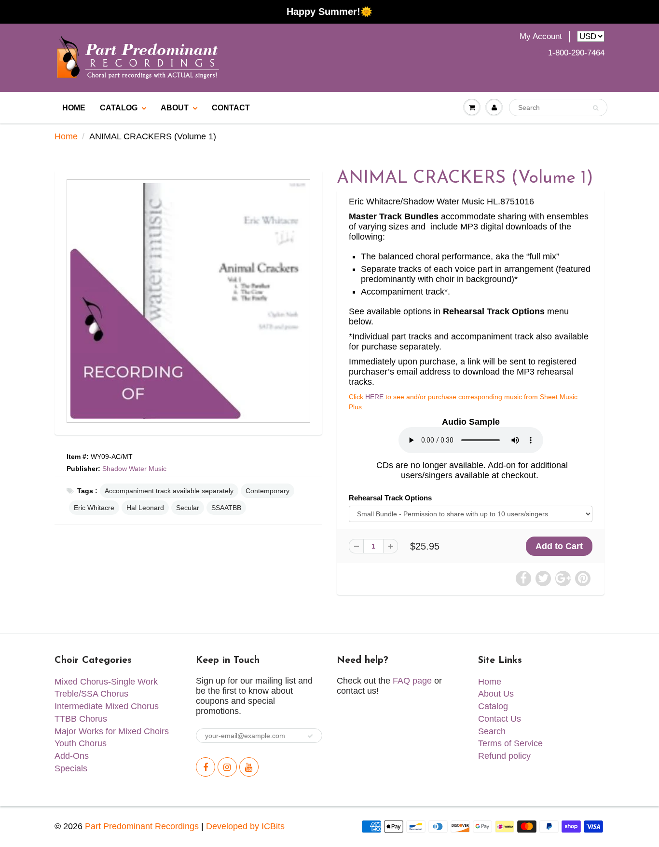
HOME (73, 108)
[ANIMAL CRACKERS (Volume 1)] (188, 301)
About (175, 108)
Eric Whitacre (94, 507)
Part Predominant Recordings (142, 826)
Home (66, 136)
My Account (541, 36)
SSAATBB (226, 507)
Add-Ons (72, 756)
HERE (374, 397)
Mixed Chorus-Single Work (106, 681)
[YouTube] (249, 767)
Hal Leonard (145, 507)
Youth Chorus (81, 743)
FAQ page (412, 681)
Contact (231, 108)
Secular (187, 507)
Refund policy (504, 756)
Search (492, 731)
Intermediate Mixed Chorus (107, 706)
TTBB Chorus (81, 719)
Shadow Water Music (134, 468)
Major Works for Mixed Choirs (112, 731)
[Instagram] (227, 767)
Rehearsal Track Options (390, 498)
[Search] (595, 108)
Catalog (118, 108)
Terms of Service (510, 743)
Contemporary (267, 491)
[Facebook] (205, 767)
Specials (71, 768)
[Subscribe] (310, 736)
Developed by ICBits (245, 826)
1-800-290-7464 (576, 52)
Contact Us (499, 719)
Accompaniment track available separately (169, 491)
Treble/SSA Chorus (91, 694)
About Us (496, 694)
